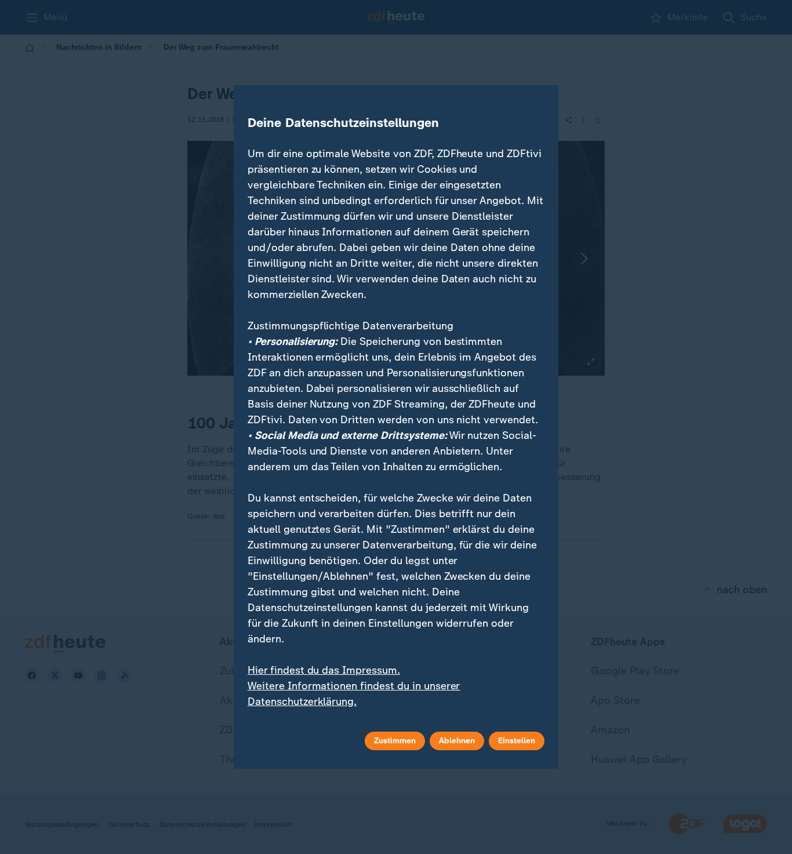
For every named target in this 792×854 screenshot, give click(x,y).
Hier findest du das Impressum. (324, 670)
